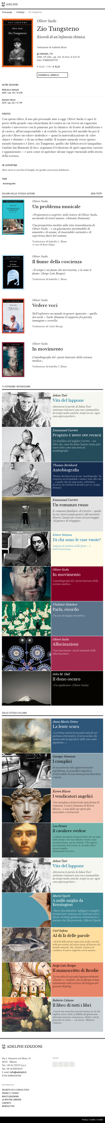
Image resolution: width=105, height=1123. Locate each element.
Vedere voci (44, 305)
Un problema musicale (56, 206)
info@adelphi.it (18, 1072)
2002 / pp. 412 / (12, 91)
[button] (95, 21)
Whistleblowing (10, 1096)
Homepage (7, 12)
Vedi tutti (97, 193)
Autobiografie (8, 183)
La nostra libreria (11, 1099)
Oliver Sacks (46, 21)
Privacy (6, 1093)
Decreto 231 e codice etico (15, 1090)
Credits (100, 1120)
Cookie (15, 1093)
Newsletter (8, 1106)
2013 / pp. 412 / (12, 101)
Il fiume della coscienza (57, 261)
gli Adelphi (42, 53)
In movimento (47, 349)
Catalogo (20, 12)
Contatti (6, 1103)
